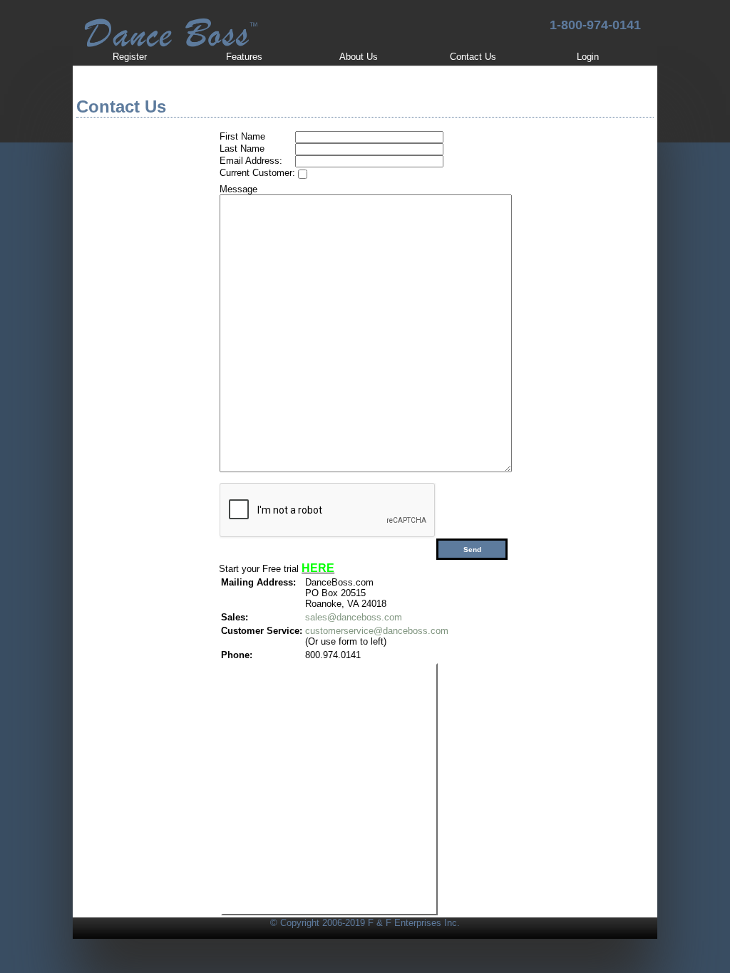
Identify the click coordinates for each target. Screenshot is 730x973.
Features (244, 56)
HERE (318, 568)
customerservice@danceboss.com (376, 630)
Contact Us (473, 56)
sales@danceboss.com (353, 617)
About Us (358, 56)
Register (130, 56)
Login (588, 56)
